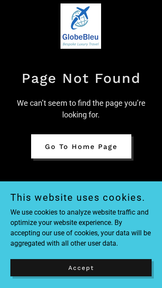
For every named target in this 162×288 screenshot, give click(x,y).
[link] (80, 26)
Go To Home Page (81, 146)
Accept (81, 267)
